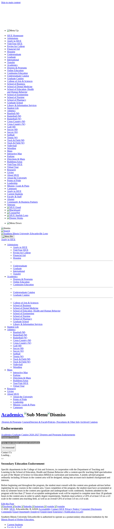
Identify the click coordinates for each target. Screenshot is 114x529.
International (13, 59)
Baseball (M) (13, 113)
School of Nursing (15, 97)
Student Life (13, 108)
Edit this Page (7, 503)
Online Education (15, 70)
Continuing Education (17, 73)
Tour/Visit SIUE (20, 383)
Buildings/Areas (14, 161)
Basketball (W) (14, 118)
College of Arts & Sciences (20, 81)
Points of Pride (14, 180)
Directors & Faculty (39, 422)
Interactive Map (14, 153)
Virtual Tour (13, 167)
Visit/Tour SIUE (14, 43)
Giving (10, 172)
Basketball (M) (14, 116)
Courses (26, 422)
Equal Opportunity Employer (26, 512)
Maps (9, 151)
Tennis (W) (12, 137)
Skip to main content (10, 2)
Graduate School (15, 102)
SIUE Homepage (15, 35)
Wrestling (11, 148)
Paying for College (16, 46)
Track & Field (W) (15, 143)
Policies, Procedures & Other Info (64, 422)
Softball (10, 135)
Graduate (11, 57)
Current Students (15, 194)
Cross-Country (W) (16, 124)
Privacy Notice (72, 509)
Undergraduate (14, 54)
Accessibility (45, 509)
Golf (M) (11, 127)
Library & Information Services (22, 105)
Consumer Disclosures (91, 509)
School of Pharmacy (16, 100)
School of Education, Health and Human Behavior (20, 90)
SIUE (12, 509)
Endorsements (68, 434)
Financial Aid (13, 49)
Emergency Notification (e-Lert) (68, 512)
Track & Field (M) (15, 140)
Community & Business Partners (22, 202)
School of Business (16, 84)
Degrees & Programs (17, 67)
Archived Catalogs (89, 422)
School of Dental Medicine (19, 86)
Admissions (12, 38)
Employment (46, 512)
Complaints (6, 512)
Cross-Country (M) (16, 121)
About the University (17, 178)
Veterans (11, 204)
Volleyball (12, 145)
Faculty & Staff (14, 196)
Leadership (12, 183)
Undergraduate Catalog (18, 76)
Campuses (12, 188)
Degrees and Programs (51, 434)
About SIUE (13, 175)
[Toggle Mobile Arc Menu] (7, 236)
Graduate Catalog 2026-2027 (26, 434)
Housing (11, 51)
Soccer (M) (12, 129)
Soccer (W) (12, 132)
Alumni (10, 199)
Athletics (11, 110)
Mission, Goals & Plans (18, 186)
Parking (10, 156)
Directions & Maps (16, 159)
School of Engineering (17, 94)
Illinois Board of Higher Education (17, 519)
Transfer (11, 62)
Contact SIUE (57, 509)
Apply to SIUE (14, 41)
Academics (12, 65)
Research (11, 169)
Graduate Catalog (15, 78)
